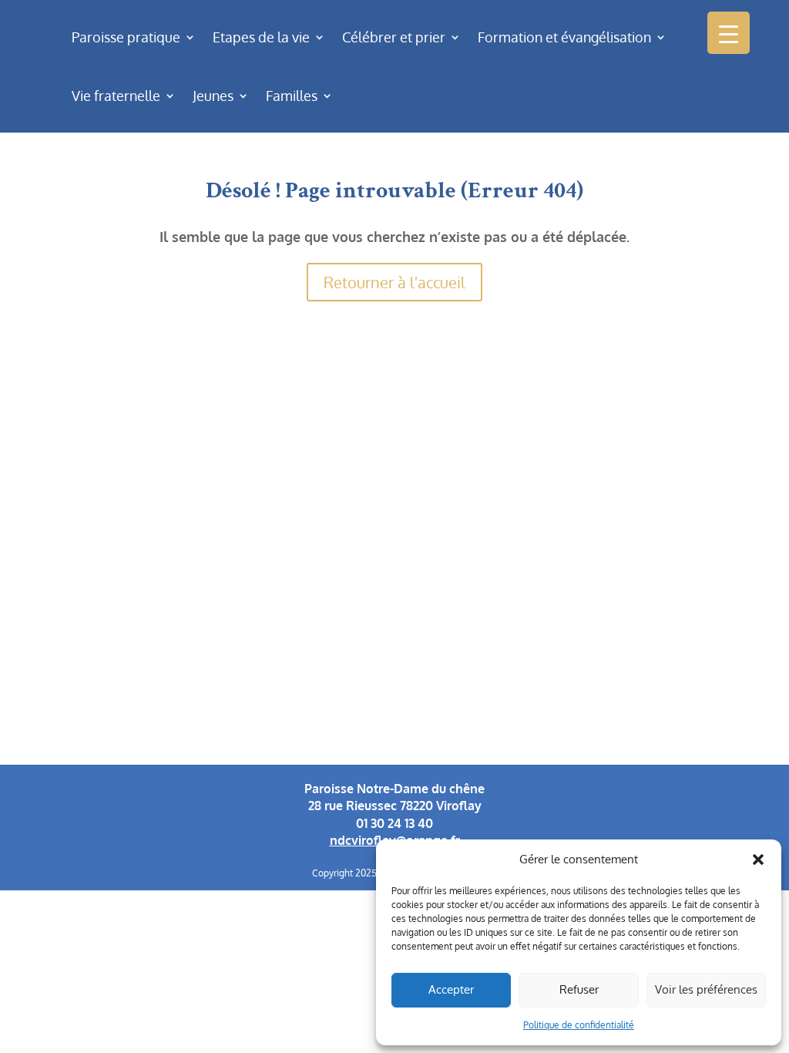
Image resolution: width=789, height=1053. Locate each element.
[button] (758, 859)
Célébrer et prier (393, 37)
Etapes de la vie (261, 37)
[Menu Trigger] (728, 33)
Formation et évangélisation (564, 37)
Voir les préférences (706, 989)
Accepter (451, 989)
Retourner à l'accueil (394, 282)
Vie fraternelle (116, 95)
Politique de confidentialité (578, 1025)
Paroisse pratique (126, 37)
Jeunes (213, 95)
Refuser (579, 989)
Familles (291, 95)
